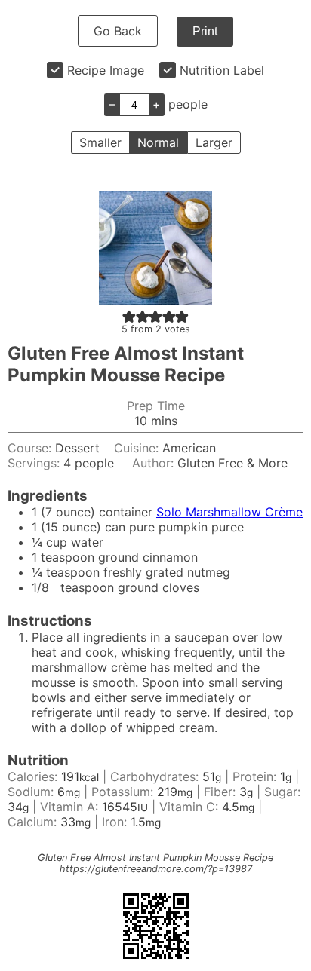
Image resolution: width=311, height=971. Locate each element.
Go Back (118, 30)
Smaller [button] (100, 142)
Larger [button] (214, 142)
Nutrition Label (222, 70)
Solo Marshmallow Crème (229, 511)
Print (204, 31)
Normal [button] (158, 142)
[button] (129, 315)
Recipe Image (105, 70)
